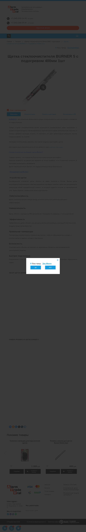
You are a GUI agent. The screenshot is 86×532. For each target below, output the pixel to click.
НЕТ (50, 267)
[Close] (57, 260)
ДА (36, 267)
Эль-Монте (46, 263)
